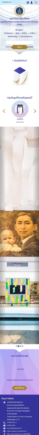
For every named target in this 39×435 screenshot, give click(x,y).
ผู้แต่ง (17, 33)
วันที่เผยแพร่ (8, 33)
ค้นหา (19, 47)
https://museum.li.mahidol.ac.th (16, 431)
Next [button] (35, 111)
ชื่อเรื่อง (24, 33)
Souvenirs (20, 122)
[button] (28, 2)
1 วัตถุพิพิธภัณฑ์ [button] (6, 2)
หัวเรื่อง (32, 33)
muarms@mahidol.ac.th (14, 428)
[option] (19, 116)
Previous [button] (4, 111)
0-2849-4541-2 (12, 422)
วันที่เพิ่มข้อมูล (13, 36)
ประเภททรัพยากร (26, 36)
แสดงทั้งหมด (19, 388)
